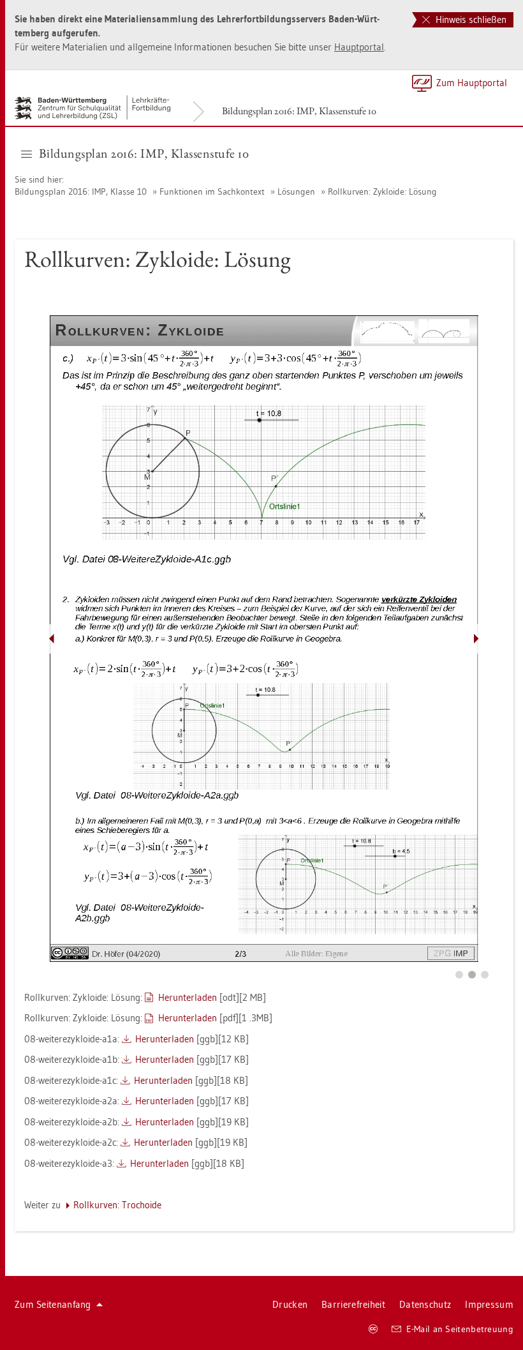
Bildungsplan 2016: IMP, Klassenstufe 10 (299, 110)
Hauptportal (359, 47)
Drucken (289, 1304)
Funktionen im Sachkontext (212, 191)
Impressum (489, 1304)
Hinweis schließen (469, 19)
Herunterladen (187, 997)
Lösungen (296, 191)
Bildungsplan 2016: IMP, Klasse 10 (81, 191)
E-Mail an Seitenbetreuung (460, 1329)
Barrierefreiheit (353, 1304)
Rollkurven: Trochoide (117, 1205)
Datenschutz (425, 1304)
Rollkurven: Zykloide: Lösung (382, 191)
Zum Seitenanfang (53, 1304)
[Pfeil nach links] (51, 639)
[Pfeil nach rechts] (476, 639)
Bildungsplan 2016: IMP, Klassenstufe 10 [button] (144, 153)
